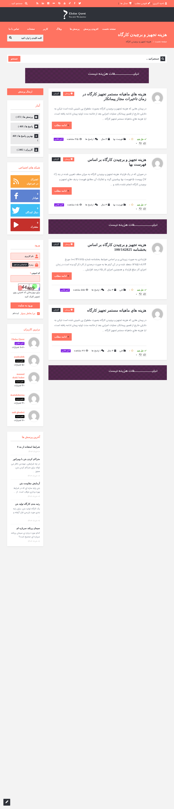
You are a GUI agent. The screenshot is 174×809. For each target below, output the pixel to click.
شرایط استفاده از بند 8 (28, 447)
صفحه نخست (109, 29)
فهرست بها (118, 139)
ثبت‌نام (16, 313)
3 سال (104, 139)
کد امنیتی (35, 273)
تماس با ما (14, 29)
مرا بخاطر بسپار (28, 313)
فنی (121, 290)
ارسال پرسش (25, 91)
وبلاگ (59, 29)
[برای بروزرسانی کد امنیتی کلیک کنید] (29, 287)
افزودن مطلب (141, 3)
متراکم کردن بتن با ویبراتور (26, 459)
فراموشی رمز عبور (20, 264)
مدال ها (124, 3)
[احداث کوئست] (74, 14)
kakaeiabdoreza (16, 395)
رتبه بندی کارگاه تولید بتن (27, 504)
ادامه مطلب (60, 125)
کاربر (45, 29)
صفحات (31, 29)
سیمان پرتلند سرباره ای (28, 528)
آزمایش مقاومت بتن (30, 483)
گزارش (56, 93)
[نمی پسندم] (140, 143)
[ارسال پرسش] (6, 802)
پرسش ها (75, 29)
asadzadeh (19, 357)
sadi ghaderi (18, 412)
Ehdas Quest (18, 339)
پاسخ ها (89, 139)
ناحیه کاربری (158, 3)
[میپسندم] (144, 143)
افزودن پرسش (90, 29)
